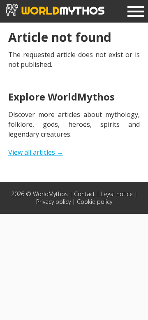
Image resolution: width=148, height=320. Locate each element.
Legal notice (117, 194)
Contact (84, 194)
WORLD (61, 10)
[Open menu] (135, 12)
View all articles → (35, 152)
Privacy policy (53, 202)
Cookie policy (94, 202)
